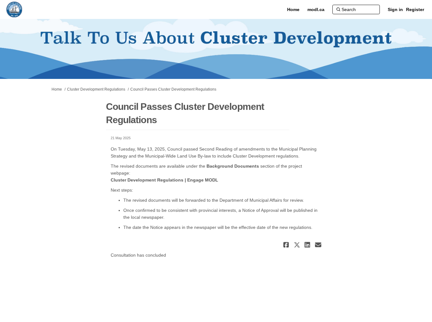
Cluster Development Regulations (96, 89)
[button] (287, 245)
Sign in (395, 9)
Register (415, 9)
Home (57, 89)
